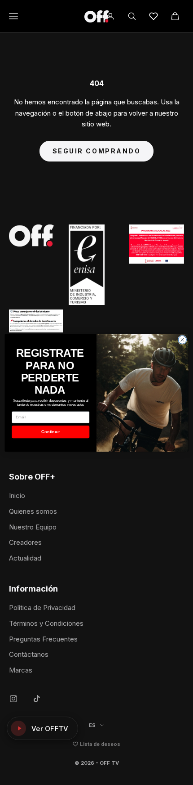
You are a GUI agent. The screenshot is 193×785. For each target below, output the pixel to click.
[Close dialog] (182, 340)
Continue (50, 431)
